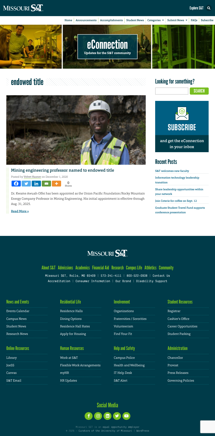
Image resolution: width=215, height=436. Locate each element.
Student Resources (180, 302)
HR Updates (68, 381)
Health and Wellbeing (129, 365)
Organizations (124, 311)
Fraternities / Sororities (130, 319)
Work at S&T (69, 358)
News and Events (17, 302)
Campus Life (134, 268)
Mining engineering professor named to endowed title (62, 170)
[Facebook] (16, 183)
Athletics (150, 268)
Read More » (20, 211)
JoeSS (10, 365)
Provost (173, 365)
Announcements (86, 20)
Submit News (175, 20)
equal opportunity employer (120, 427)
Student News (135, 20)
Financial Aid (100, 268)
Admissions (65, 268)
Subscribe (207, 20)
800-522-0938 (137, 276)
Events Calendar (17, 311)
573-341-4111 (111, 276)
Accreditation (59, 281)
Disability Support (151, 281)
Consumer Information (92, 281)
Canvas (11, 373)
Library (11, 358)
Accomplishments (111, 20)
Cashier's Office (178, 319)
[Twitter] (26, 183)
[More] (56, 183)
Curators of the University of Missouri (105, 431)
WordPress (142, 431)
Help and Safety (124, 348)
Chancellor (175, 358)
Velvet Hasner (32, 177)
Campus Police (124, 358)
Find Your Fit (123, 334)
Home (68, 20)
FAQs (194, 20)
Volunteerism (123, 326)
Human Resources (72, 348)
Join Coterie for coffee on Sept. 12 (176, 201)
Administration (177, 348)
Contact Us (161, 276)
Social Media (107, 405)
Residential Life (70, 302)
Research (117, 268)
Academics (82, 268)
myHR (64, 373)
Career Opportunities (182, 326)
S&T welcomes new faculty (172, 171)
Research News (17, 334)
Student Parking (179, 334)
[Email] (46, 183)
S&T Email (13, 381)
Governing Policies (181, 381)
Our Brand (123, 281)
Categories (154, 20)
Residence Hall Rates (75, 326)
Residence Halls (71, 311)
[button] (209, 8)
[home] (31, 8)
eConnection (107, 43)
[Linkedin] (36, 183)
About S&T (49, 268)
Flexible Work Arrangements (80, 365)
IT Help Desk (123, 373)
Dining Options (70, 319)
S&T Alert (120, 381)
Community (166, 268)
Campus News (16, 319)
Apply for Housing (73, 334)
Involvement (122, 302)
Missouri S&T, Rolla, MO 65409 (70, 276)
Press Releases (178, 373)
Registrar (174, 311)
